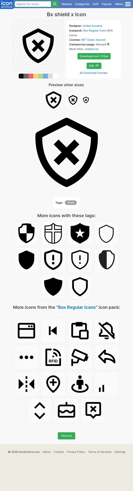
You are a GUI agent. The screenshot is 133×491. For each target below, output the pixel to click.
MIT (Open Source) (93, 39)
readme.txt (92, 49)
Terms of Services (99, 452)
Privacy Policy (76, 452)
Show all (66, 435)
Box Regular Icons (94, 30)
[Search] (54, 4)
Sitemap (120, 452)
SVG (95, 4)
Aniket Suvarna (92, 25)
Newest (67, 4)
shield (70, 202)
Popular (107, 4)
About (47, 452)
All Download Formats (94, 72)
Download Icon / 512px (94, 56)
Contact (59, 452)
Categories (82, 4)
